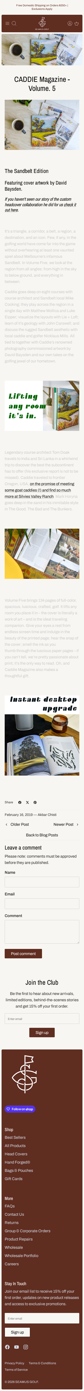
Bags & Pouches (19, 1170)
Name (10, 872)
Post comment (23, 953)
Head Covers (16, 1154)
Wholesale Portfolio (21, 1255)
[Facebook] (7, 1347)
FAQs (10, 1206)
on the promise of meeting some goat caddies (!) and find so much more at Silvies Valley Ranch (39, 490)
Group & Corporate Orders (27, 1231)
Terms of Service (16, 1369)
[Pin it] (35, 802)
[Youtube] (16, 1347)
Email (10, 894)
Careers (12, 1264)
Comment (13, 915)
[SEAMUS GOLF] (42, 23)
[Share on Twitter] (27, 802)
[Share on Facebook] (20, 802)
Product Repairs (19, 1239)
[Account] (68, 23)
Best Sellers (15, 1137)
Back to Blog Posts (42, 835)
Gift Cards (13, 1179)
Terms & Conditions (42, 1363)
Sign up (42, 1032)
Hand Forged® (17, 1162)
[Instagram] (25, 1347)
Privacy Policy (14, 1363)
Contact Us (14, 1214)
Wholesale (14, 1247)
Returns (12, 1222)
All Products (15, 1145)
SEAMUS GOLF (26, 1382)
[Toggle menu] (7, 23)
